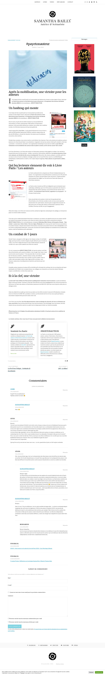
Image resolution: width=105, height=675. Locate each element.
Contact (70, 2)
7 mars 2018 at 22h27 (14, 391)
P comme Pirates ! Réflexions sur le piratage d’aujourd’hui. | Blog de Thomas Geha (31, 561)
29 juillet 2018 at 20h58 (14, 558)
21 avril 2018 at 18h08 (14, 545)
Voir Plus (84, 145)
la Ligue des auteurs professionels (57, 40)
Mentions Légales (60, 664)
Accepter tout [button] (99, 672)
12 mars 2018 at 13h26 (19, 501)
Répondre (65, 390)
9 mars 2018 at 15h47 (19, 453)
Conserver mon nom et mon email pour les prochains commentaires (27, 592)
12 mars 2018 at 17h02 (24, 471)
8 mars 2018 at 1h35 (14, 420)
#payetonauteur (55, 341)
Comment (10, 595)
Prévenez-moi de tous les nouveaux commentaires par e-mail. (25, 618)
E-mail (10, 585)
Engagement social (14, 40)
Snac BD (23, 344)
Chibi (12, 389)
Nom (9, 578)
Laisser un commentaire (38, 386)
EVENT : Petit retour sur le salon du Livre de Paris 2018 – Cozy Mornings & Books (31, 548)
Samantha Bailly (22, 405)
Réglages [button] (91, 672)
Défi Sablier (61, 2)
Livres (45, 2)
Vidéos (52, 2)
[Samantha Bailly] (52, 19)
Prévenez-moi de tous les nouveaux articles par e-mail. (23, 622)
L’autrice (37, 2)
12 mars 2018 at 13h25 (19, 407)
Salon (66, 40)
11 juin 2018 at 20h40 (24, 526)
